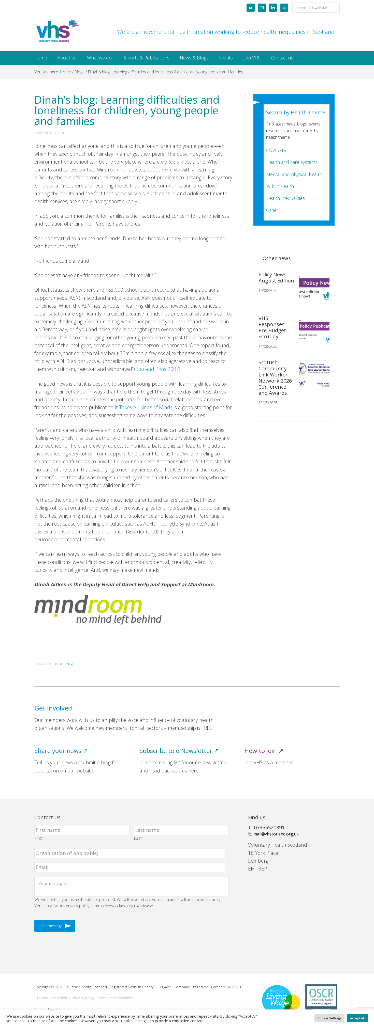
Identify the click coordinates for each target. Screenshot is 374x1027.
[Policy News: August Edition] (312, 291)
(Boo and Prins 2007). (157, 369)
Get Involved (53, 708)
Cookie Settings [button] (329, 1018)
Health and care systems (292, 162)
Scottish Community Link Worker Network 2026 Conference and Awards (275, 377)
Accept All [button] (357, 1018)
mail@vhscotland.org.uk (276, 834)
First (39, 838)
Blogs (60, 664)
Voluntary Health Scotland (57, 31)
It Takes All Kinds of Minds (143, 407)
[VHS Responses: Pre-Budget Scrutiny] (312, 334)
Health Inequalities (285, 198)
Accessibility (60, 998)
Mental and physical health (294, 174)
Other (272, 210)
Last (138, 838)
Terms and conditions (115, 998)
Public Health (280, 186)
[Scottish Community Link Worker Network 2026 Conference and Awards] (312, 378)
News (71, 664)
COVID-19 (276, 150)
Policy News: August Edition (276, 277)
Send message (50, 925)
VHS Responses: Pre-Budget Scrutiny (272, 327)
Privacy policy (83, 998)
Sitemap (41, 998)
